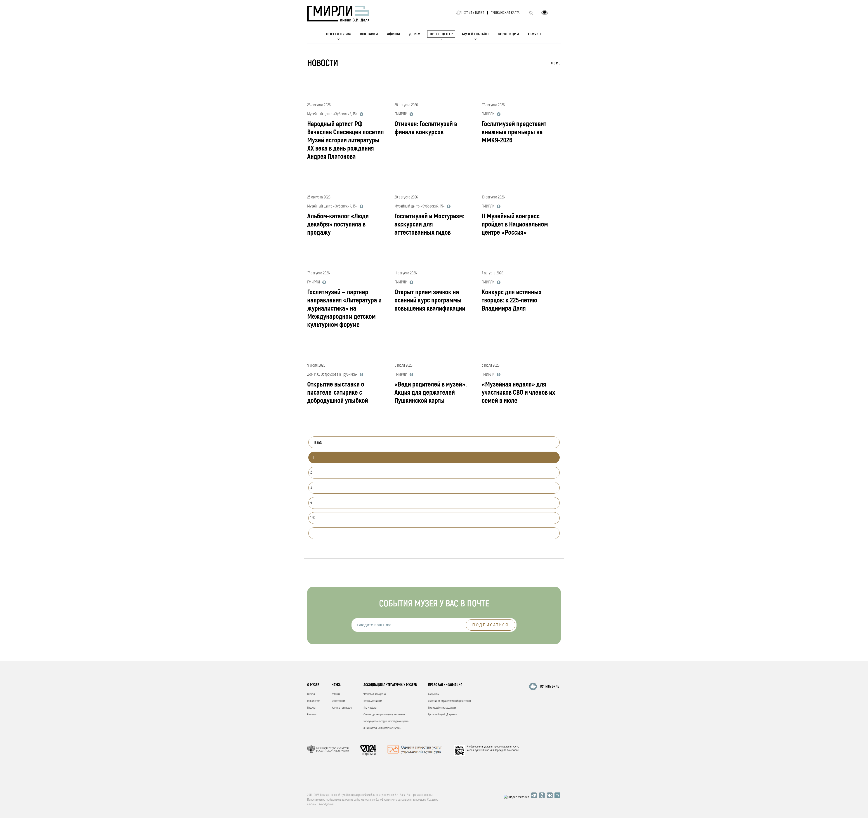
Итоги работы (370, 708)
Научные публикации (342, 708)
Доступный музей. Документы (442, 714)
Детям (414, 34)
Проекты (311, 708)
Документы (433, 694)
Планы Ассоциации (372, 701)
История (311, 694)
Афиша (393, 34)
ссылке (514, 750)
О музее (535, 34)
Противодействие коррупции (442, 708)
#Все (556, 63)
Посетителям (338, 34)
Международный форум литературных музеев (385, 721)
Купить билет (473, 13)
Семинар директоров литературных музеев (384, 714)
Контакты (311, 714)
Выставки (369, 34)
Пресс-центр (441, 34)
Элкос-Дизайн (325, 804)
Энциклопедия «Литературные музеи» (382, 728)
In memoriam (313, 701)
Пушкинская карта (505, 13)
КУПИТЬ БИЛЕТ (550, 686)
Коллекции (508, 34)
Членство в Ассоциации (374, 694)
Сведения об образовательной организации (449, 701)
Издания (336, 694)
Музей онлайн (475, 34)
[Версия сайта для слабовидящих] (544, 12)
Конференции (338, 701)
